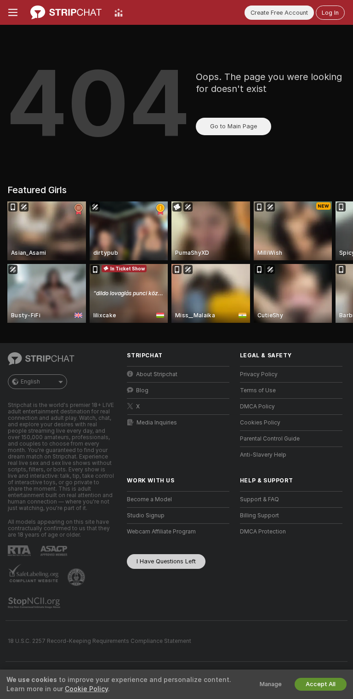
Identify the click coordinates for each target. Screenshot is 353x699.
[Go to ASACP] (54, 551)
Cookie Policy (86, 689)
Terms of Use (258, 390)
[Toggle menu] (13, 12)
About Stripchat (156, 374)
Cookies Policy (260, 422)
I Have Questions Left (166, 561)
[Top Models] (118, 12)
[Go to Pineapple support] (77, 577)
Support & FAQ (259, 499)
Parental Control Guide (270, 438)
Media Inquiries (157, 422)
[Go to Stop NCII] (35, 602)
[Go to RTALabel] (20, 550)
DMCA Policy (257, 406)
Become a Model (149, 499)
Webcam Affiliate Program (161, 531)
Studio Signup (146, 515)
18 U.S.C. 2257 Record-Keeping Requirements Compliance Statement (99, 641)
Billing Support (259, 515)
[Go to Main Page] (66, 12)
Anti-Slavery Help (263, 455)
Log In (330, 12)
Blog (142, 390)
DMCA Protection (263, 531)
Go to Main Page (233, 126)
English (30, 381)
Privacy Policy (259, 374)
